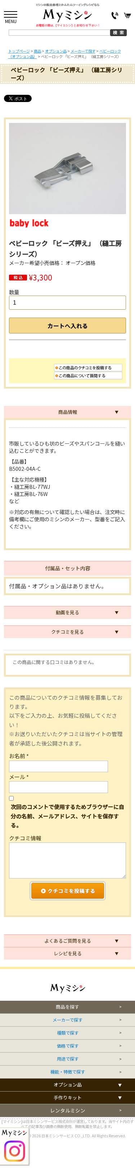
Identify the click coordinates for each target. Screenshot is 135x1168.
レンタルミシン (67, 1110)
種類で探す (67, 1033)
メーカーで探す (67, 1020)
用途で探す (67, 1059)
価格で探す (67, 1046)
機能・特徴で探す (67, 1072)
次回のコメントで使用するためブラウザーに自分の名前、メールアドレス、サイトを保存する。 (67, 816)
